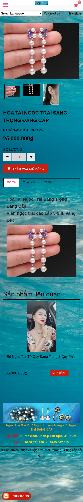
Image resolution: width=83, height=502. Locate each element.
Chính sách (30, 182)
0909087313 (20, 496)
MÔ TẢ (11, 182)
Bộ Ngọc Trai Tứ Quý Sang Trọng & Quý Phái (41, 356)
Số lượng (12, 149)
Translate (75, 13)
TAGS (48, 182)
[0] (76, 5)
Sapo (41, 456)
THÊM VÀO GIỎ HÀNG (28, 168)
